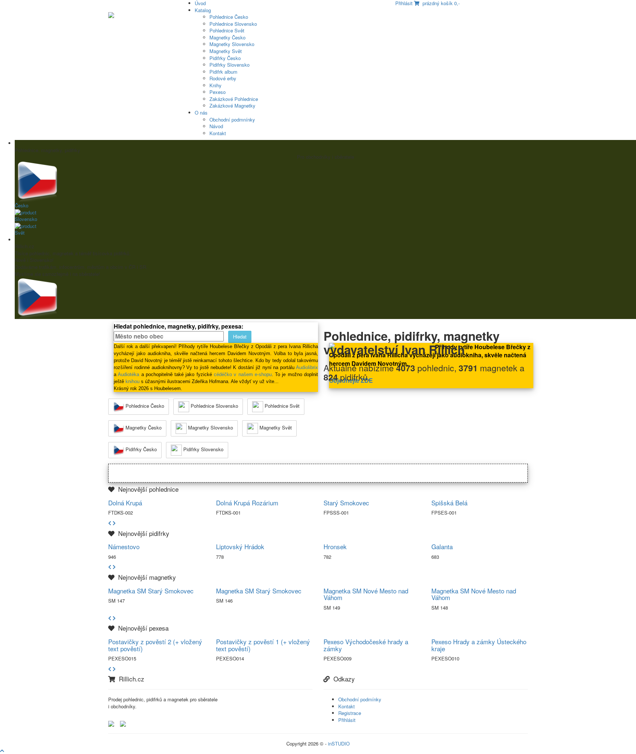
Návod (216, 126)
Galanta (442, 546)
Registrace (349, 712)
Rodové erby (222, 78)
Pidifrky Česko (225, 58)
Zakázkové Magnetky (232, 105)
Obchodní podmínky (359, 699)
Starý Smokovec (346, 502)
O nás (201, 112)
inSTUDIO (339, 743)
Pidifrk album (223, 71)
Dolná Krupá (125, 502)
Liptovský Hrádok (240, 546)
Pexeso (217, 91)
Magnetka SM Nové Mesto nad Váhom (366, 594)
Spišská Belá (449, 502)
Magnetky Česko (227, 37)
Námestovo (123, 546)
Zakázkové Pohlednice (233, 98)
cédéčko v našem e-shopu (243, 374)
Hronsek (335, 546)
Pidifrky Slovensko (229, 64)
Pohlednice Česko (228, 16)
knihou (132, 381)
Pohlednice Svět (226, 30)
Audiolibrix (307, 367)
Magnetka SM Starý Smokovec (151, 590)
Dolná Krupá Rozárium (247, 502)
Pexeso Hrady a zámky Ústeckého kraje (478, 645)
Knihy (215, 85)
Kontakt (217, 133)
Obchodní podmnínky (232, 119)
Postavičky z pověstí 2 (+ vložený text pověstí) (155, 645)
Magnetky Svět (225, 51)
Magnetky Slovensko (231, 44)
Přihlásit (347, 719)
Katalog (203, 10)
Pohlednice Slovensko (233, 23)
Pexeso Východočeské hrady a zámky (366, 645)
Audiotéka (128, 374)
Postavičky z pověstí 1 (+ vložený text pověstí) (263, 645)
